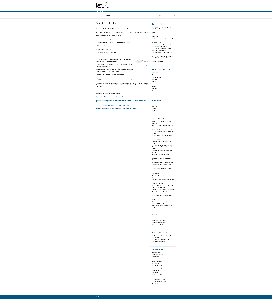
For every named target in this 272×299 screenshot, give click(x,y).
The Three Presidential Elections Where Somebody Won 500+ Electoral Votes (115, 105)
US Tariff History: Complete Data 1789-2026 (162, 129)
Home (98, 15)
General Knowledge (156, 259)
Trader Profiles (155, 283)
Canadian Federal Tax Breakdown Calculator (162, 224)
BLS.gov (146, 32)
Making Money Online (157, 270)
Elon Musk (154, 110)
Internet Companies (156, 268)
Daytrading (154, 256)
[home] (102, 5)
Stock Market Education (157, 277)
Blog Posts (154, 252)
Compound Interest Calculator (159, 220)
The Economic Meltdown (157, 281)
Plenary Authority (156, 93)
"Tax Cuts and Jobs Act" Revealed (104, 112)
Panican (154, 74)
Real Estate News (156, 274)
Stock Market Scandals (157, 279)
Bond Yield (154, 86)
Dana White (154, 108)
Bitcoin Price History (156, 139)
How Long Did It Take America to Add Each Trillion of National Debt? (112, 96)
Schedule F (154, 81)
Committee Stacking (157, 84)
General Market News (157, 261)
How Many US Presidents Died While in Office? (162, 38)
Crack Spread (155, 72)
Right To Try (155, 79)
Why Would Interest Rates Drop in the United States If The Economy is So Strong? (116, 108)
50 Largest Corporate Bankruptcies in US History (163, 162)
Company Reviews (156, 254)
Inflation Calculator (156, 218)
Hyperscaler (155, 88)
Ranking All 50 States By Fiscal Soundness (161, 191)
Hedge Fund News (156, 265)
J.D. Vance (154, 106)
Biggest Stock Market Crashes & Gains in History (163, 189)
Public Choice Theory (157, 77)
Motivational (155, 272)
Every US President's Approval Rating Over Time (163, 179)
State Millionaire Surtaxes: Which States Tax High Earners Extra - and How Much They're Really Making (163, 147)
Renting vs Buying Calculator (158, 222)
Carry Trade (155, 90)
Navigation (108, 15)
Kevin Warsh (155, 104)
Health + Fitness (155, 263)
